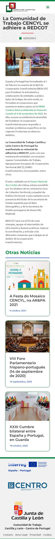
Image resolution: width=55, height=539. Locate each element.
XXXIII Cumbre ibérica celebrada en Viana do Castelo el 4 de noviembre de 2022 (25, 110)
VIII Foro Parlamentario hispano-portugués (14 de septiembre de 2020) (27, 367)
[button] (48, 7)
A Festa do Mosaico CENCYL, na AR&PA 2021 (27, 300)
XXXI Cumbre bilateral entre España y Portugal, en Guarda (27, 433)
